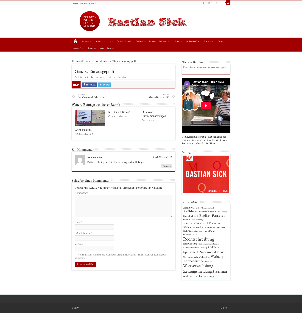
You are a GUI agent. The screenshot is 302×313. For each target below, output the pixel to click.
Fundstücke (140, 41)
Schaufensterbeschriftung (195, 247)
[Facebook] (206, 3)
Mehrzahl (221, 227)
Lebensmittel (208, 227)
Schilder (212, 247)
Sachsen (216, 244)
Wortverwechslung (198, 265)
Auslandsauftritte (193, 41)
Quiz (102, 47)
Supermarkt (208, 251)
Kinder (212, 223)
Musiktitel (192, 231)
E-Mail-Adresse (83, 233)
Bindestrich (188, 215)
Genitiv (186, 219)
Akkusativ (204, 208)
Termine (152, 41)
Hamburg (199, 219)
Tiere (220, 252)
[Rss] (203, 3)
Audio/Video (79, 47)
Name (79, 222)
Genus (193, 219)
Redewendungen (191, 243)
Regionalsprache (206, 243)
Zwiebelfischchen (102, 61)
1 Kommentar (100, 77)
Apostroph (203, 211)
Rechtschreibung (198, 239)
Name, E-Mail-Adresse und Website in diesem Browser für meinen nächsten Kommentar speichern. (120, 256)
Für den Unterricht (124, 41)
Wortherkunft (192, 261)
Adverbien (196, 208)
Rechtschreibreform (190, 234)
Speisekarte (191, 252)
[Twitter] (209, 3)
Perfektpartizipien (202, 231)
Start (76, 41)
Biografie (178, 41)
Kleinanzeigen (191, 227)
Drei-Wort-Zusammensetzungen (154, 114)
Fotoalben (208, 41)
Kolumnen (100, 41)
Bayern (211, 211)
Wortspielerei (206, 261)
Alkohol (211, 208)
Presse (220, 41)
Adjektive (188, 207)
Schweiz (221, 248)
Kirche (219, 223)
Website (79, 243)
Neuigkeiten (87, 41)
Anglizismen (190, 211)
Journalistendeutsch (196, 223)
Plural (212, 230)
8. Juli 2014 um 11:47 (162, 157)
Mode (185, 231)
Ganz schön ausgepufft (159, 96)
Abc (111, 41)
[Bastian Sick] (151, 20)
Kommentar (81, 193)
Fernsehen (218, 215)
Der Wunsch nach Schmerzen (91, 96)
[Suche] (228, 2)
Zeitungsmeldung (197, 271)
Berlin (217, 211)
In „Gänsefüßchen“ (119, 112)
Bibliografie (164, 41)
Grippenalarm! (83, 130)
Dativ (196, 215)
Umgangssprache (190, 256)
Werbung (217, 256)
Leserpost (92, 47)
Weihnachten (204, 256)
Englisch (205, 215)
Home (77, 61)
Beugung (224, 212)
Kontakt (110, 47)
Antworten (167, 166)
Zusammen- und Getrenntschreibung (205, 273)
